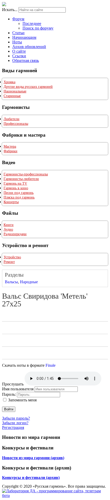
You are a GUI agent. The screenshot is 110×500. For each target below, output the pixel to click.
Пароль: (9, 394)
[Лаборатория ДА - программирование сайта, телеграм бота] (55, 495)
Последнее (32, 23)
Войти (8, 409)
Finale (51, 365)
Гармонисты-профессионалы (26, 174)
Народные (29, 282)
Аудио (8, 229)
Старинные (12, 96)
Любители (11, 119)
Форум (18, 19)
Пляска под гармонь (19, 197)
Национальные (15, 91)
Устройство (12, 257)
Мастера (10, 146)
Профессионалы (16, 124)
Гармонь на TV (15, 183)
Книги (9, 225)
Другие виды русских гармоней (28, 87)
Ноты (17, 42)
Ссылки (19, 56)
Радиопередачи (15, 234)
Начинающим (24, 37)
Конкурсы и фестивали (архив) (31, 477)
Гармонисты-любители (21, 179)
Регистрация (13, 427)
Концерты (11, 202)
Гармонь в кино (16, 188)
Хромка (9, 82)
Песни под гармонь (19, 193)
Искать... (9, 9)
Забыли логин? (15, 423)
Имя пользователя (18, 389)
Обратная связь (25, 60)
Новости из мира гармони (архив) (33, 458)
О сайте (19, 51)
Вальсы (11, 282)
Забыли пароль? (16, 418)
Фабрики (10, 151)
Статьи (18, 33)
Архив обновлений (29, 46)
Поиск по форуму (38, 28)
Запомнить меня (22, 400)
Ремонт (9, 262)
